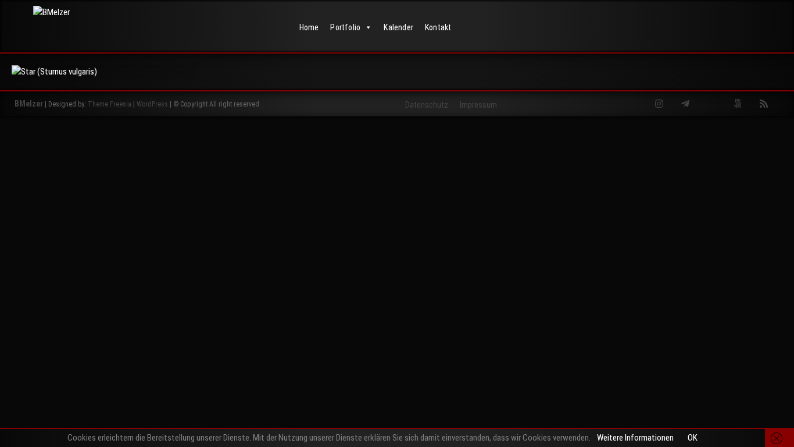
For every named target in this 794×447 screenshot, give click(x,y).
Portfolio (345, 27)
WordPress (152, 104)
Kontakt (438, 27)
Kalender (398, 27)
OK (693, 437)
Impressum (478, 104)
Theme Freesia (109, 104)
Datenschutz (426, 104)
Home (309, 27)
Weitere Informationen (635, 437)
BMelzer (29, 103)
